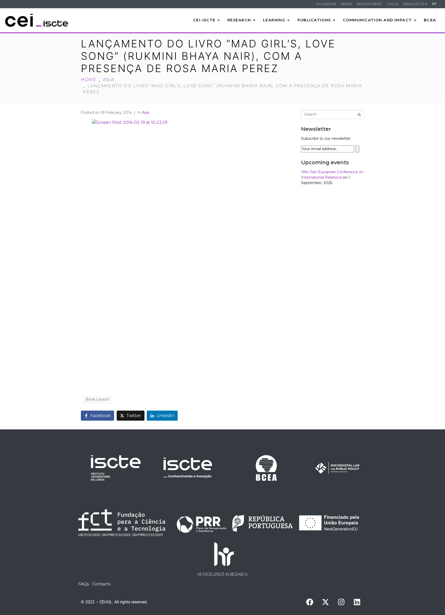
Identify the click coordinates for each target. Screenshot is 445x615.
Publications (314, 20)
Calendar (326, 4)
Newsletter (415, 4)
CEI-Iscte (204, 20)
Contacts (101, 584)
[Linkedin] (357, 602)
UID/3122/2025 (89, 535)
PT (434, 4)
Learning (274, 20)
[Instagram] (341, 602)
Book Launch (97, 399)
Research (239, 20)
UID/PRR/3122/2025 (116, 535)
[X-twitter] (325, 602)
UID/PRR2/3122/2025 (147, 535)
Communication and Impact (377, 20)
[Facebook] (310, 602)
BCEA (430, 20)
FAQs (83, 584)
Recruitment (369, 4)
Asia (145, 112)
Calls (393, 4)
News (346, 4)
